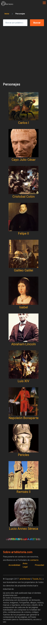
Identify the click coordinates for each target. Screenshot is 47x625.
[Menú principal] (44, 3)
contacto (34, 560)
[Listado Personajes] (23, 539)
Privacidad (39, 565)
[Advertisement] (23, 51)
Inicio (7, 14)
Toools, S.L (37, 579)
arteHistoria (25, 579)
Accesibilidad (14, 565)
